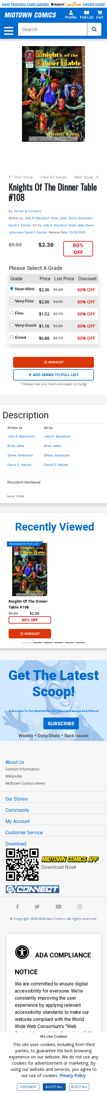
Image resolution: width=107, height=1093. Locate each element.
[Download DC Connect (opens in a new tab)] (56, 889)
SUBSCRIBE (61, 723)
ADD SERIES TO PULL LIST (55, 375)
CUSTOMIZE (28, 1087)
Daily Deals (49, 735)
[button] (70, 15)
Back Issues (76, 735)
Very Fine (24, 300)
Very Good (25, 325)
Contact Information (22, 769)
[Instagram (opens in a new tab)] (79, 907)
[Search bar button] (94, 29)
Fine (19, 312)
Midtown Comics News (25, 783)
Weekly (25, 735)
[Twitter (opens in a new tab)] (37, 907)
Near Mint (24, 288)
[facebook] (17, 907)
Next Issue (83, 177)
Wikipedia (13, 776)
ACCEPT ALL (54, 1087)
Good (20, 337)
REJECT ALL (79, 1087)
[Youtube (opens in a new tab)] (58, 907)
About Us (14, 762)
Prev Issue (23, 177)
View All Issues (53, 177)
